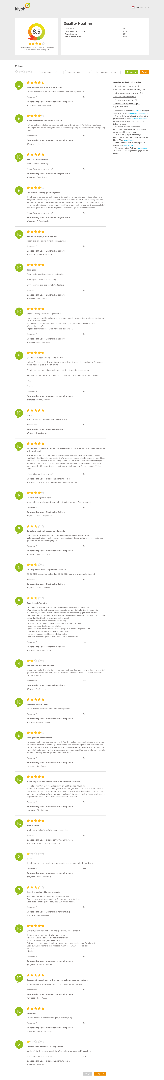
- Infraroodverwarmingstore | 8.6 (128, 93)
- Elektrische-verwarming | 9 (126, 86)
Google (133, 119)
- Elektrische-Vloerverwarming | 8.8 (129, 90)
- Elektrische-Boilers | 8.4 (124, 97)
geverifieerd (128, 140)
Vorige (87, 1074)
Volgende (100, 1074)
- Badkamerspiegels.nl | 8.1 (125, 100)
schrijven (138, 111)
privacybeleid (143, 148)
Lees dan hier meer (130, 145)
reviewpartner (141, 119)
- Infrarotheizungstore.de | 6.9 (126, 104)
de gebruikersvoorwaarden (138, 113)
